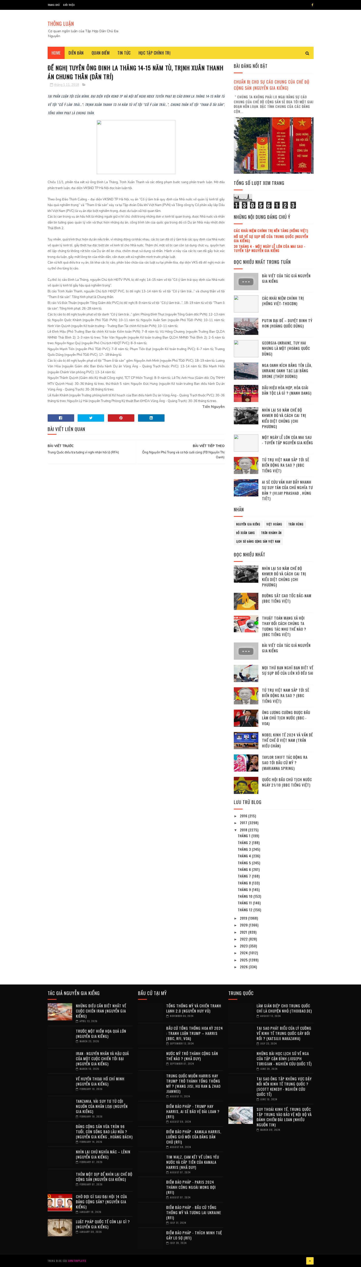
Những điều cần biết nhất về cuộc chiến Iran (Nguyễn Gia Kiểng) (101, 1011)
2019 (244, 918)
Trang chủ (54, 5)
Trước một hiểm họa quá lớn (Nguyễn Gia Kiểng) (101, 1033)
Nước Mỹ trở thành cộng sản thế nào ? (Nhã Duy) (192, 1056)
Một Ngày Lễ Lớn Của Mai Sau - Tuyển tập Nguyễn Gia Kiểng (287, 440)
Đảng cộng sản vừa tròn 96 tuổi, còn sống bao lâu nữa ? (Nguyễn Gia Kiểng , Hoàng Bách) (104, 1131)
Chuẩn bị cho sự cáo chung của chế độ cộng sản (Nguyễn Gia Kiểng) (271, 85)
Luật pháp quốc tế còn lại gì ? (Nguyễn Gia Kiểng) (103, 1224)
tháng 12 (245, 909)
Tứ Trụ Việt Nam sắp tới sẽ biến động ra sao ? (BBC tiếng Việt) (285, 465)
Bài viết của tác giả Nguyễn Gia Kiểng (286, 278)
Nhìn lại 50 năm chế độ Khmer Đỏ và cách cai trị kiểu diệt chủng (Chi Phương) (284, 418)
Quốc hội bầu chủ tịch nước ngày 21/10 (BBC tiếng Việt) (287, 782)
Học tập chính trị (155, 53)
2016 (244, 815)
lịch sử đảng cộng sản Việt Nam (258, 541)
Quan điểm (101, 53)
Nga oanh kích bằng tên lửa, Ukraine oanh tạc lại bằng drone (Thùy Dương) (287, 370)
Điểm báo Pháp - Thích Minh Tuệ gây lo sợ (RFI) (194, 1235)
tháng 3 (245, 849)
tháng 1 (244, 835)
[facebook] (312, 5)
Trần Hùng (296, 524)
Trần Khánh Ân (271, 533)
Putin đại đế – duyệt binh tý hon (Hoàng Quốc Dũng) (287, 323)
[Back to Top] (310, 1261)
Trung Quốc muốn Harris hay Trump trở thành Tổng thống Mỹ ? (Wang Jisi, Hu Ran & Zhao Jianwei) (193, 1083)
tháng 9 (245, 889)
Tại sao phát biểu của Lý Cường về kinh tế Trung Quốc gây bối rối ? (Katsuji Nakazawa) (284, 1033)
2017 (244, 822)
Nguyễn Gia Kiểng (248, 524)
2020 (244, 924)
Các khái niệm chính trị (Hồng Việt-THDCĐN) (283, 300)
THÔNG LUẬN (61, 23)
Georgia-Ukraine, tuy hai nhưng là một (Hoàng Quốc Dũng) (286, 348)
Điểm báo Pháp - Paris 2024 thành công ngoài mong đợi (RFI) (191, 1187)
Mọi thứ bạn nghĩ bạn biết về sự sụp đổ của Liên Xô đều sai (287, 670)
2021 (244, 932)
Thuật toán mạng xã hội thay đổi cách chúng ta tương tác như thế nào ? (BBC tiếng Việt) (284, 626)
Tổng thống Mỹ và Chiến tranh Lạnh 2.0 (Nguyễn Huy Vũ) (193, 1008)
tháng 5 (245, 862)
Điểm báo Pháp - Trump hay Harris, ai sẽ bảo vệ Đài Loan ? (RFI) (193, 1111)
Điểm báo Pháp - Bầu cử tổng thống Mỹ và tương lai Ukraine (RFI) (193, 1212)
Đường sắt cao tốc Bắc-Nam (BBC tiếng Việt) (286, 598)
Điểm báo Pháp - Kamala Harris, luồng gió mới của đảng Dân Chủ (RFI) (193, 1137)
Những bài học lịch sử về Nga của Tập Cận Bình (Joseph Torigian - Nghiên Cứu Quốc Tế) (284, 1058)
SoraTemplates (77, 1261)
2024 (244, 952)
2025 (244, 959)
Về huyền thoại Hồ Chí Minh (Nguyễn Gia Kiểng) (100, 1081)
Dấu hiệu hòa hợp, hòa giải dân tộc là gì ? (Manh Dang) (286, 390)
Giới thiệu (69, 5)
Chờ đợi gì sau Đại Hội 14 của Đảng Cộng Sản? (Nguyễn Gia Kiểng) (101, 1201)
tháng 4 (245, 855)
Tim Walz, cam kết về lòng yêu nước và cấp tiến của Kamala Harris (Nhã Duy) (192, 1162)
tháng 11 (245, 902)
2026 (244, 966)
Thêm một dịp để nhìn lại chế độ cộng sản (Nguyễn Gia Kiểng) (104, 1176)
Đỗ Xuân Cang (245, 533)
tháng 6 (245, 869)
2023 (244, 945)
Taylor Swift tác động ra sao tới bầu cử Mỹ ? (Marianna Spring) (284, 762)
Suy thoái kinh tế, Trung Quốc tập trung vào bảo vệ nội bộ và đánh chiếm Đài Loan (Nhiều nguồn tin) (284, 1116)
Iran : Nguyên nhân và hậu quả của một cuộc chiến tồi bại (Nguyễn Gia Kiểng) (102, 1058)
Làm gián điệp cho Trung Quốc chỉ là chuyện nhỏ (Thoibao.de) (284, 1008)
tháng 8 (245, 882)
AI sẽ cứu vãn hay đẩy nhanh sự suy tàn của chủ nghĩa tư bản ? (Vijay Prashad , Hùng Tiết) (287, 490)
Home (56, 53)
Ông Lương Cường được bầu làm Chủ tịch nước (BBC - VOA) (286, 718)
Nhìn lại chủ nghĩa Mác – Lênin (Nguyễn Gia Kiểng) (103, 1154)
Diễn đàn (76, 53)
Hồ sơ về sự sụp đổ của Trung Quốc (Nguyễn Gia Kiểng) (271, 238)
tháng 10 (245, 896)
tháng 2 (245, 842)
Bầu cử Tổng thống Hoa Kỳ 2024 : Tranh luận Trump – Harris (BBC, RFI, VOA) (194, 1033)
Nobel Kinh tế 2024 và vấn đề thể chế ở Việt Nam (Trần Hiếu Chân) (287, 740)
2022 (244, 938)
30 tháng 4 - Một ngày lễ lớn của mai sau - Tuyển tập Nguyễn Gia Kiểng (269, 248)
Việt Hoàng (274, 524)
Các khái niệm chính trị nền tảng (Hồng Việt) (271, 230)
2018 (244, 829)
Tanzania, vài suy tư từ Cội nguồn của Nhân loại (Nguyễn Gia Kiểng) (102, 1106)
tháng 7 (245, 876)
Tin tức (124, 53)
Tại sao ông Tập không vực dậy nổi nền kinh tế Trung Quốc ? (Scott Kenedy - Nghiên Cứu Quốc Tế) (284, 1086)
